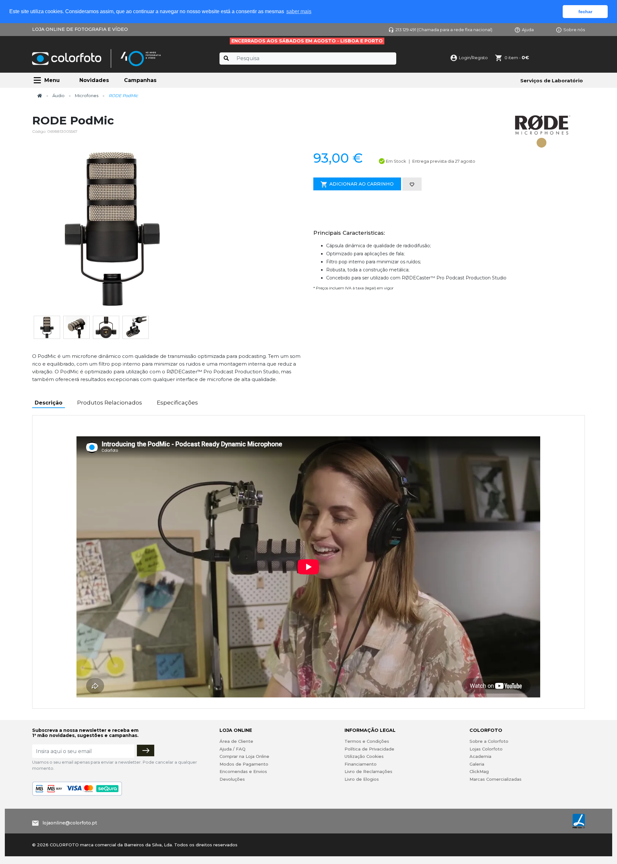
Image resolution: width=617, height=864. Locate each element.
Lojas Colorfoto (486, 748)
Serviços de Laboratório (551, 80)
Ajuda (528, 29)
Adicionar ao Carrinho (361, 184)
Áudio (58, 95)
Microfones (86, 95)
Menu (52, 80)
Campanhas (140, 80)
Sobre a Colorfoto (488, 741)
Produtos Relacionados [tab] (109, 402)
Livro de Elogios (361, 779)
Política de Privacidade (369, 748)
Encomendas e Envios (243, 771)
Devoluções (232, 779)
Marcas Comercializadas (495, 779)
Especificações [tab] (177, 402)
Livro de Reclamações (368, 771)
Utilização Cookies (364, 756)
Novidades (94, 80)
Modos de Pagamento (243, 764)
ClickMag (479, 771)
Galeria (476, 764)
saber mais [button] (298, 11)
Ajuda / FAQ (232, 748)
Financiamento (360, 764)
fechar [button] (585, 11)
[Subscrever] (145, 750)
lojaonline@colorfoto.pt (69, 823)
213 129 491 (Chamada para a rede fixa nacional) (444, 29)
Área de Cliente (236, 741)
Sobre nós (574, 29)
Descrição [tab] (48, 403)
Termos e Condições (366, 741)
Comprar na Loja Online (244, 756)
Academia (480, 756)
